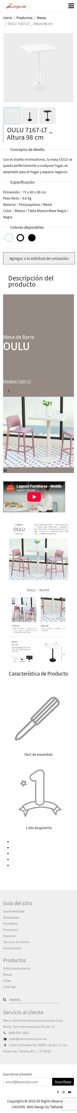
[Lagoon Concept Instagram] (64, 1091)
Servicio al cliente (16, 942)
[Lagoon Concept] (58, 1091)
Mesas (7, 974)
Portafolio (10, 923)
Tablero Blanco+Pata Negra (20, 237)
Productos (10, 929)
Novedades (11, 917)
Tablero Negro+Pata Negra (32, 237)
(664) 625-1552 (18, 1032)
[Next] (6, 470)
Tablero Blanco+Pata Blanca (9, 237)
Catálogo (9, 986)
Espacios (9, 936)
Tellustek (57, 1106)
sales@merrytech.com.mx (28, 1039)
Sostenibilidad (13, 911)
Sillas (7, 980)
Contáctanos (12, 948)
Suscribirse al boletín (17, 1074)
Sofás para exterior (17, 968)
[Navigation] (71, 6)
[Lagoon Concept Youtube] (70, 1091)
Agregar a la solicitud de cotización (39, 258)
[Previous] (4, 470)
